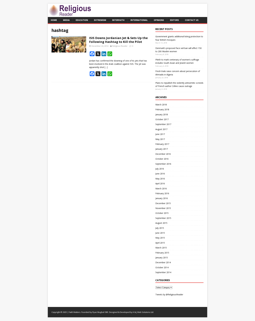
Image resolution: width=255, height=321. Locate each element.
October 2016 (162, 158)
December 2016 (163, 154)
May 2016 (160, 178)
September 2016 (163, 163)
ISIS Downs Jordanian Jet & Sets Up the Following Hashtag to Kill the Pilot (118, 40)
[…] (106, 67)
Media (66, 20)
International (139, 20)
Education (82, 20)
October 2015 (162, 213)
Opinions (159, 20)
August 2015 (161, 223)
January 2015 (161, 257)
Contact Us (191, 20)
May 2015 (160, 237)
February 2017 (162, 144)
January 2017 (161, 148)
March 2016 (161, 188)
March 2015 (161, 247)
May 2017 (160, 139)
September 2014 (163, 272)
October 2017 (162, 119)
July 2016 (159, 168)
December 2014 (163, 262)
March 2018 (161, 104)
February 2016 (162, 193)
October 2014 (162, 267)
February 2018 (162, 109)
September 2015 (163, 218)
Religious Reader (120, 46)
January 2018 (161, 114)
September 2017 (163, 124)
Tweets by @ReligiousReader (169, 294)
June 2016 (160, 173)
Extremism (100, 20)
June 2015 (160, 232)
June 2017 (160, 134)
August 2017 (161, 129)
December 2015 (163, 203)
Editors (174, 20)
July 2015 (159, 228)
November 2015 (163, 208)
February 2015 (162, 252)
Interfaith (118, 20)
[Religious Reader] (70, 15)
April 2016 (160, 183)
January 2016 (161, 198)
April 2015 (160, 242)
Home (54, 20)
